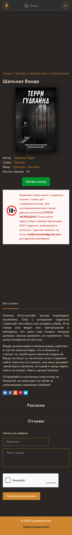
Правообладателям (36, 527)
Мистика (34, 167)
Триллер (19, 162)
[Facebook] (10, 393)
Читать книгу (36, 182)
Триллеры (20, 167)
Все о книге (10, 303)
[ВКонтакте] (5, 393)
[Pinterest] (20, 393)
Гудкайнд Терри (24, 158)
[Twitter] (25, 393)
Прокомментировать (21, 496)
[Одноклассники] (15, 393)
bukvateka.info (41, 521)
